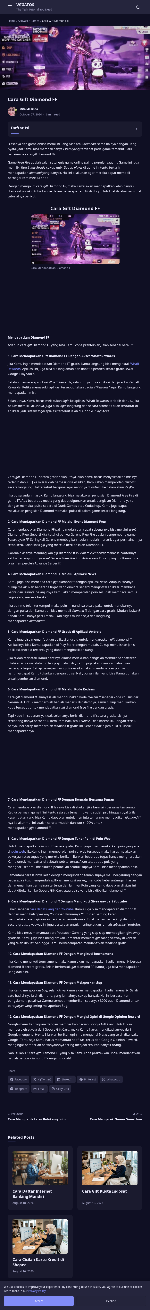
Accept (39, 1301)
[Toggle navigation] (10, 6)
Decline (111, 1301)
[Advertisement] (75, 302)
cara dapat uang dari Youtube (51, 909)
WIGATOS (25, 4)
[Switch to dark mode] (138, 7)
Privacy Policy (37, 1291)
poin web (18, 851)
